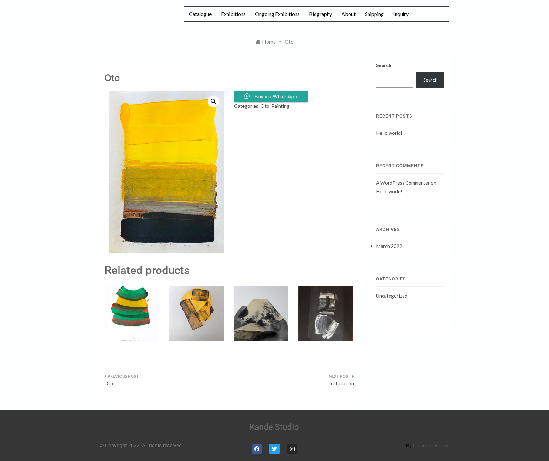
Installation (341, 383)
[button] (213, 101)
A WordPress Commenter (403, 183)
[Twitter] (274, 449)
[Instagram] (292, 449)
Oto (265, 106)
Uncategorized (391, 296)
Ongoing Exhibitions (277, 14)
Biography (320, 14)
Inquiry (401, 14)
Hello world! (389, 133)
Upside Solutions (431, 445)
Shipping (374, 14)
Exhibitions (233, 14)
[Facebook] (257, 449)
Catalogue (200, 14)
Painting (280, 106)
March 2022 (389, 246)
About (349, 14)
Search (383, 65)
